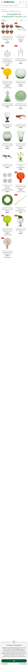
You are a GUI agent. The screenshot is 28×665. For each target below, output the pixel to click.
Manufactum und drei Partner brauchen (10, 647)
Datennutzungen (19, 649)
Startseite (3, 9)
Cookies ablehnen (4, 663)
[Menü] (1, 2)
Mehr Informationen (23, 663)
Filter (21, 20)
